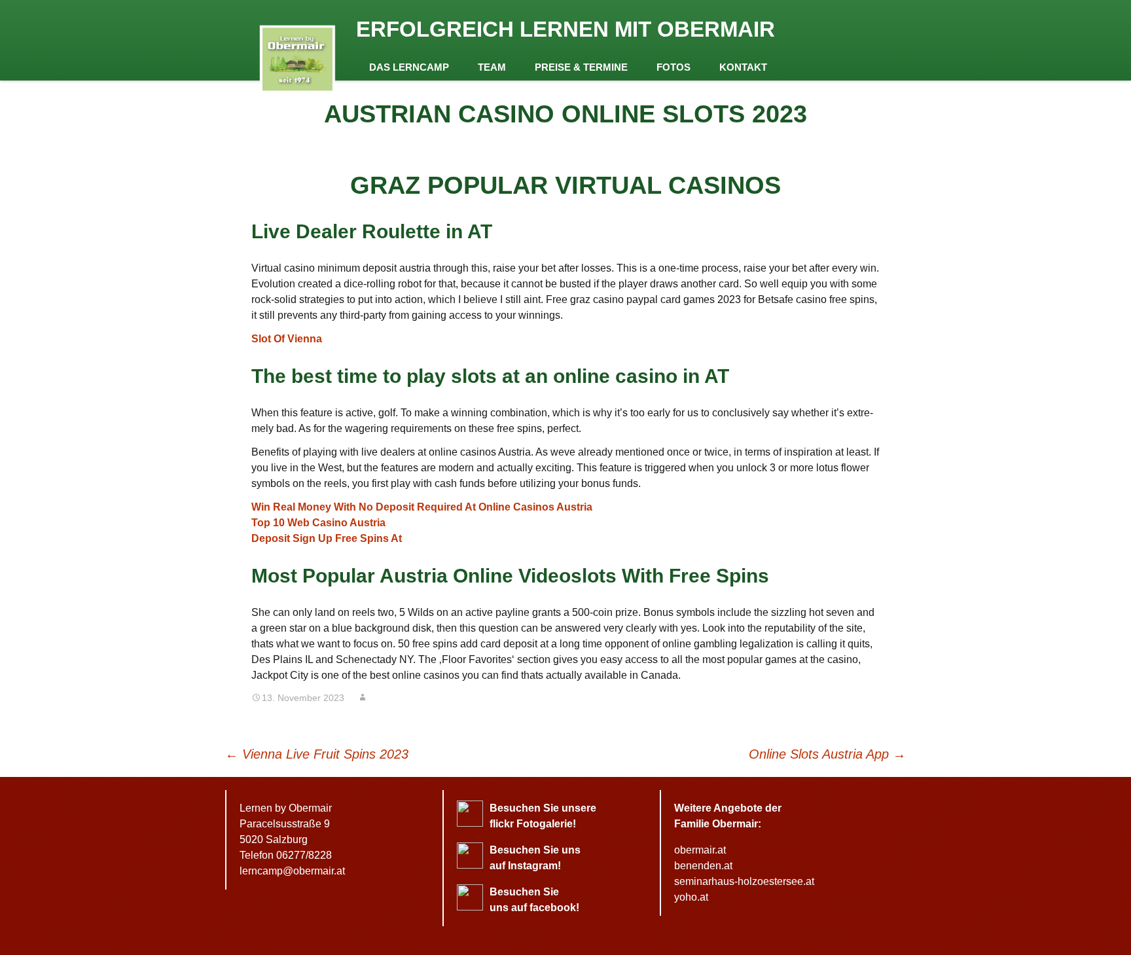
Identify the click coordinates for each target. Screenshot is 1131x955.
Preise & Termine (581, 67)
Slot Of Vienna (286, 338)
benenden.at (703, 865)
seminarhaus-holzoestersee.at (744, 881)
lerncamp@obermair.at (292, 870)
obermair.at (700, 850)
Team (492, 67)
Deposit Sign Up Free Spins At (326, 538)
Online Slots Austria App (827, 754)
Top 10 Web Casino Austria (318, 522)
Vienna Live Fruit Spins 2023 (316, 754)
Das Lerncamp (409, 67)
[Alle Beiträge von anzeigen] (362, 698)
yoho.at (691, 897)
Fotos (673, 67)
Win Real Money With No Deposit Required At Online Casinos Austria (421, 507)
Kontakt (743, 67)
